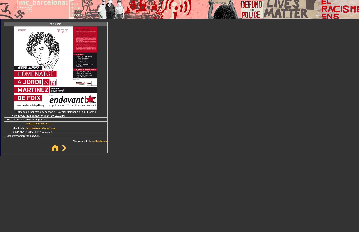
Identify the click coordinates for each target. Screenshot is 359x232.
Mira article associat (38, 123)
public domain (99, 141)
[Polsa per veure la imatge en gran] (55, 108)
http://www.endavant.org (40, 128)
